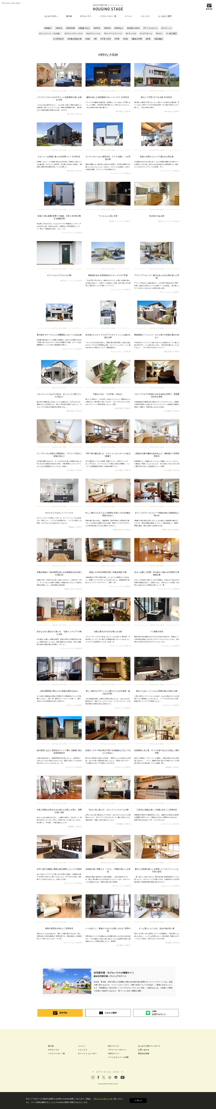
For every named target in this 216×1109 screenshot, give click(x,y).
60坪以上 (119, 28)
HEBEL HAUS (134, 28)
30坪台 (59, 28)
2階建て (48, 28)
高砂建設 (159, 39)
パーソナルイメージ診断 (118, 1057)
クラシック (167, 28)
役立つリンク (113, 1046)
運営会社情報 (143, 1053)
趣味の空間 (137, 39)
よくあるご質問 (164, 16)
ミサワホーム (146, 33)
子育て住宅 (106, 39)
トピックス (145, 16)
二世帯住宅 (59, 39)
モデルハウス (85, 16)
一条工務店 (172, 33)
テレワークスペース (113, 33)
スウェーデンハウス (74, 33)
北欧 (88, 39)
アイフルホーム (151, 28)
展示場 (69, 16)
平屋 (117, 39)
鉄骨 (148, 39)
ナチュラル (131, 33)
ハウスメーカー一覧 (108, 16)
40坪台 (97, 28)
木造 (126, 39)
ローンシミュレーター (87, 1053)
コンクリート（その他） (50, 33)
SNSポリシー (113, 1053)
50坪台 (108, 28)
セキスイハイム (93, 33)
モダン (160, 33)
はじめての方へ (51, 16)
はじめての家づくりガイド (149, 1046)
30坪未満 (71, 28)
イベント (128, 16)
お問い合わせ (143, 1050)
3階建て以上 (85, 28)
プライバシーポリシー (117, 1050)
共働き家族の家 (75, 39)
